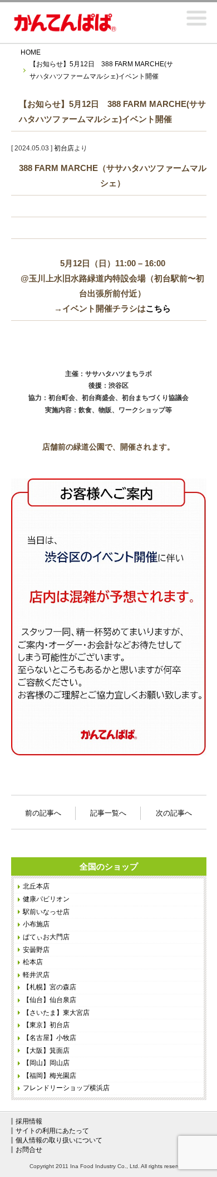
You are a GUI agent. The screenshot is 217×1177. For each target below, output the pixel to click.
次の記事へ (174, 811)
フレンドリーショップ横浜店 (66, 1088)
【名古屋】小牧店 (49, 1038)
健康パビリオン (46, 899)
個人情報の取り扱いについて (59, 1140)
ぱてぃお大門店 (46, 937)
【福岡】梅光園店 (49, 1076)
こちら (158, 308)
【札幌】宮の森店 (49, 987)
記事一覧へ (108, 813)
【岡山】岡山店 (46, 1063)
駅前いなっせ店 (46, 912)
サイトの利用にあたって (52, 1131)
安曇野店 (36, 950)
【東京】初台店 (46, 1025)
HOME (31, 52)
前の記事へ (43, 811)
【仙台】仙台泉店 (49, 1000)
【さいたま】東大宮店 (56, 1013)
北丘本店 (36, 886)
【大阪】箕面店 (46, 1050)
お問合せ (29, 1150)
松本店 (33, 962)
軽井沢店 (36, 975)
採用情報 (29, 1121)
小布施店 (36, 924)
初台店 (64, 148)
